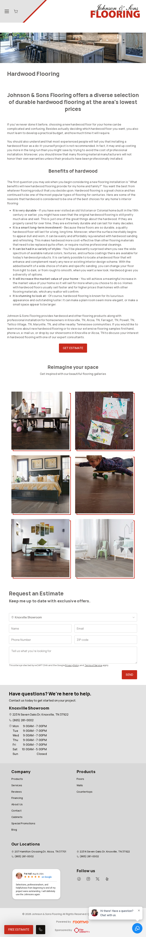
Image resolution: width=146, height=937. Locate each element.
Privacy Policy (72, 665)
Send (129, 675)
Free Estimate (18, 929)
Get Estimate (73, 348)
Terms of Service (93, 665)
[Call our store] (40, 929)
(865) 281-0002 (22, 720)
